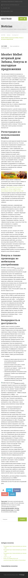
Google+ (5, 494)
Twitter (9, 490)
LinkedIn (12, 494)
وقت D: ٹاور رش (7, 556)
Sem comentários (14, 46)
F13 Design (21, 574)
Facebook (16, 490)
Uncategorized (5, 48)
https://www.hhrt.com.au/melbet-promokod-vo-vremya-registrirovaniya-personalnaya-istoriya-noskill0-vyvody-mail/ (12, 189)
